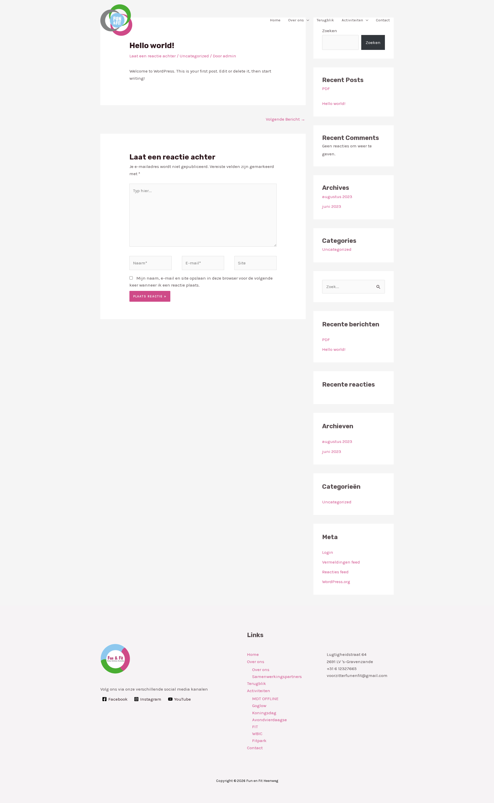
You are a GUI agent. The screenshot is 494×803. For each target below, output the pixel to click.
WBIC (257, 733)
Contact (383, 20)
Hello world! (333, 103)
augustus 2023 (337, 196)
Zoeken (373, 42)
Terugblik (325, 20)
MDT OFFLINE (265, 698)
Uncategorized (194, 55)
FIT (255, 726)
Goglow (259, 705)
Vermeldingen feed (341, 562)
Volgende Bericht (285, 119)
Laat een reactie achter (152, 55)
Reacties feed (335, 571)
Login (327, 552)
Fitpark (259, 740)
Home (275, 20)
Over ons (296, 20)
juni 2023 (331, 206)
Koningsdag (264, 712)
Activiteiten (352, 20)
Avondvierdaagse (269, 719)
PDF (326, 88)
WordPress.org (336, 581)
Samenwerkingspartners (277, 676)
